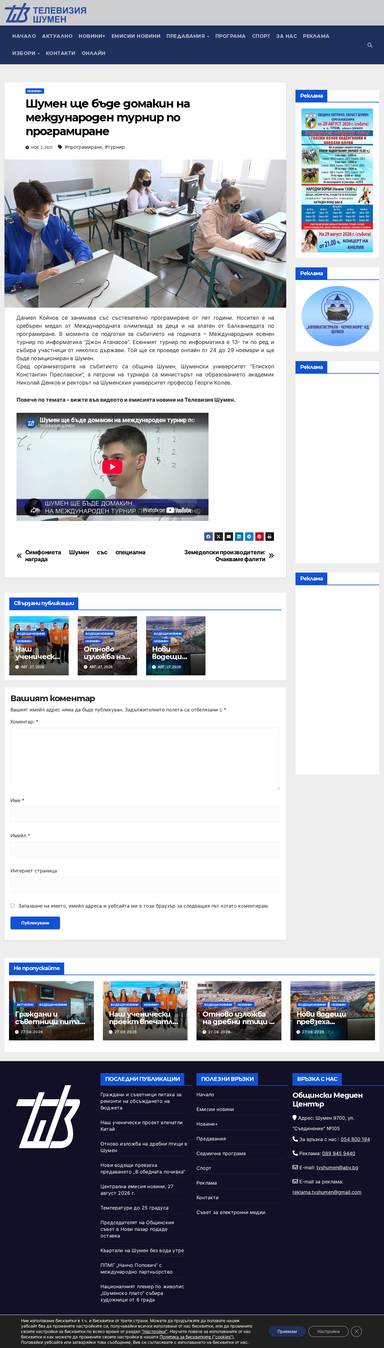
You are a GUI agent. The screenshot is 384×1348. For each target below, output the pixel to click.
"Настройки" (154, 1331)
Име (17, 800)
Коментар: (24, 722)
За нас (286, 36)
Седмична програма (221, 1153)
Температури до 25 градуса (134, 1208)
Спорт (261, 36)
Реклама (316, 36)
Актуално (57, 36)
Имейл (20, 835)
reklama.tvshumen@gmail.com (327, 1192)
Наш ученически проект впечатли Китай (143, 1021)
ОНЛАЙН (94, 53)
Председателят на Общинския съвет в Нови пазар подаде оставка (137, 1229)
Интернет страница (33, 871)
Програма (230, 36)
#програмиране (83, 147)
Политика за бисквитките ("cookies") (197, 1336)
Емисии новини (136, 36)
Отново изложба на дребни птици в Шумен (237, 1021)
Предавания (186, 36)
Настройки (328, 1331)
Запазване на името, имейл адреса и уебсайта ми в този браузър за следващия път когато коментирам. (143, 906)
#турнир (115, 147)
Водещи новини (31, 633)
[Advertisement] (337, 470)
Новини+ (92, 36)
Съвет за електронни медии (231, 1212)
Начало (24, 36)
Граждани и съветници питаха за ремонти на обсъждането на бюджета (141, 1101)
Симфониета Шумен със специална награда (85, 556)
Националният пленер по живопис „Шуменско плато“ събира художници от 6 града (142, 1293)
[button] (370, 45)
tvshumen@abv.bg (337, 1167)
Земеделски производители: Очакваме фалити (225, 556)
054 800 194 (355, 1139)
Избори (24, 53)
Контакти (61, 53)
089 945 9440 (338, 1153)
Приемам (287, 1331)
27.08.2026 (32, 1032)
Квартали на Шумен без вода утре (142, 1250)
